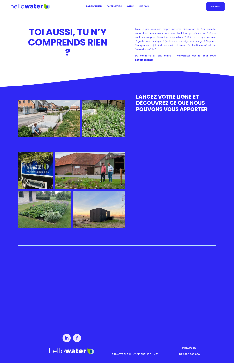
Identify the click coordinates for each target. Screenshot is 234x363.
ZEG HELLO (215, 6)
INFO (155, 354)
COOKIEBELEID (142, 354)
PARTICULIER (94, 6)
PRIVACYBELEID (121, 354)
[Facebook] (77, 338)
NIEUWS (144, 6)
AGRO (130, 6)
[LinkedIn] (67, 338)
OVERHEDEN (114, 6)
